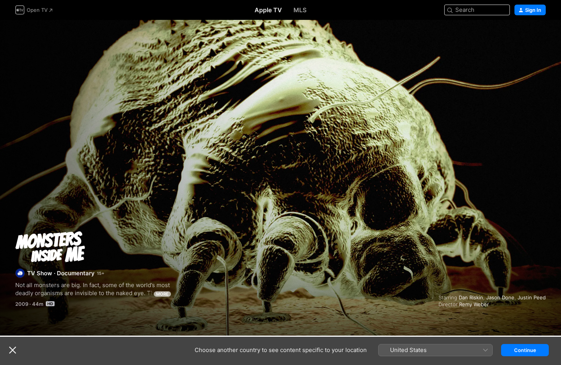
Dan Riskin (471, 297)
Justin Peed (531, 297)
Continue (525, 350)
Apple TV (268, 10)
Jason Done (500, 297)
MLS (299, 10)
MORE (162, 294)
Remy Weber (474, 304)
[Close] (12, 350)
